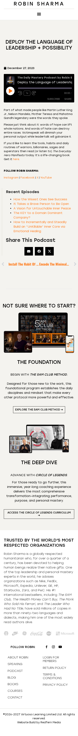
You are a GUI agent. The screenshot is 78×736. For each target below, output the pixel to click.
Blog (12, 677)
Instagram (11, 177)
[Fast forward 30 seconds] (35, 93)
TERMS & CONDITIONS (52, 676)
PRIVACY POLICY (55, 684)
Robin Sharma (39, 4)
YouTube (46, 177)
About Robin (18, 657)
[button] (39, 14)
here (16, 159)
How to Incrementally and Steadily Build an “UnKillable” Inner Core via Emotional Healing (40, 226)
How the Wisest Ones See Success (40, 199)
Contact (15, 697)
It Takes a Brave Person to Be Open (41, 204)
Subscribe (53, 99)
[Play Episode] (10, 91)
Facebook (27, 177)
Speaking (15, 664)
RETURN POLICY (54, 668)
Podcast (15, 671)
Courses (15, 691)
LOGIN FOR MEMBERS (51, 659)
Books (13, 684)
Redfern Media (51, 722)
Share (68, 99)
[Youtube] (60, 646)
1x (27, 93)
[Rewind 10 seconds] (20, 93)
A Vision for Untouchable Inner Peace (42, 208)
